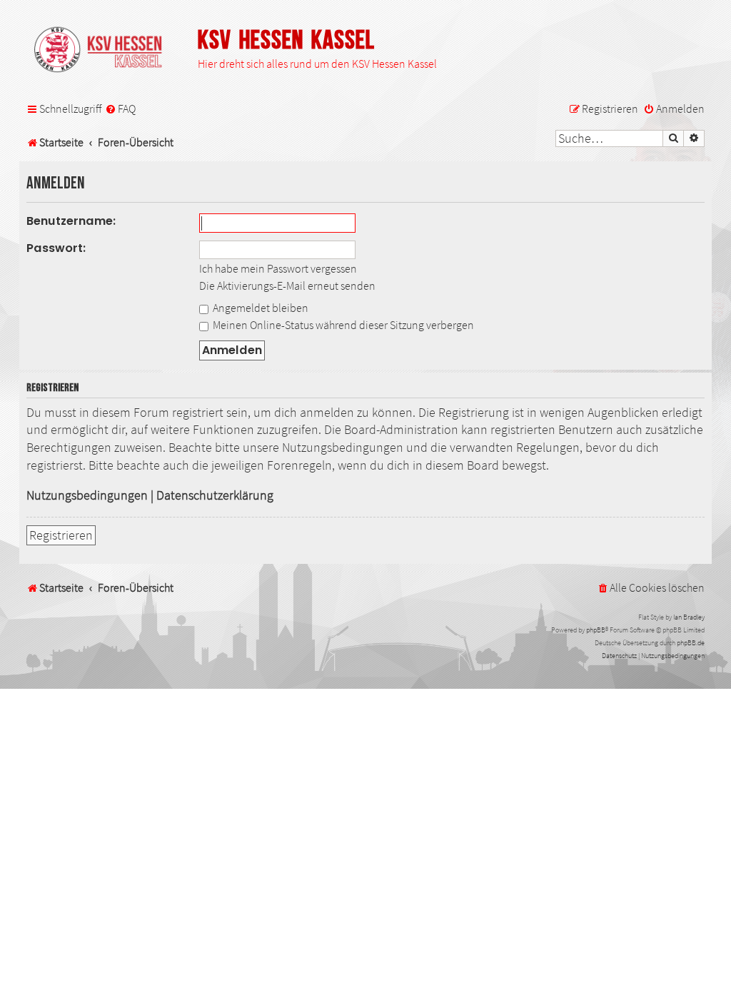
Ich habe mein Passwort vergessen (278, 268)
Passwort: (56, 248)
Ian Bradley (689, 617)
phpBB (595, 630)
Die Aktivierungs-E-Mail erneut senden (287, 285)
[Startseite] (105, 50)
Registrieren (61, 535)
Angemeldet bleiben (259, 307)
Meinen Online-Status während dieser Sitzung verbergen (342, 325)
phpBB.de (691, 642)
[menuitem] (120, 109)
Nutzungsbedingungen (87, 495)
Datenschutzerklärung (214, 495)
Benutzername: (71, 221)
